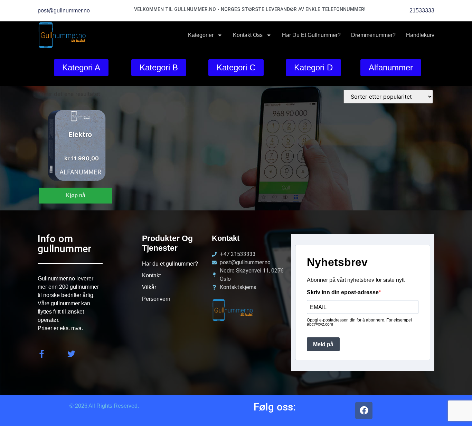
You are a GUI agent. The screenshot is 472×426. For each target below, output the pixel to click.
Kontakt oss (248, 35)
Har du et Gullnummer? (311, 35)
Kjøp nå (75, 195)
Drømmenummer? (373, 35)
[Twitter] (71, 354)
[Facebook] (363, 410)
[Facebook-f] (42, 354)
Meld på (323, 344)
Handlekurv (420, 35)
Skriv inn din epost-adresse (343, 292)
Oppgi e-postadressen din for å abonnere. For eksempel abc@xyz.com (359, 322)
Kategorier (201, 35)
